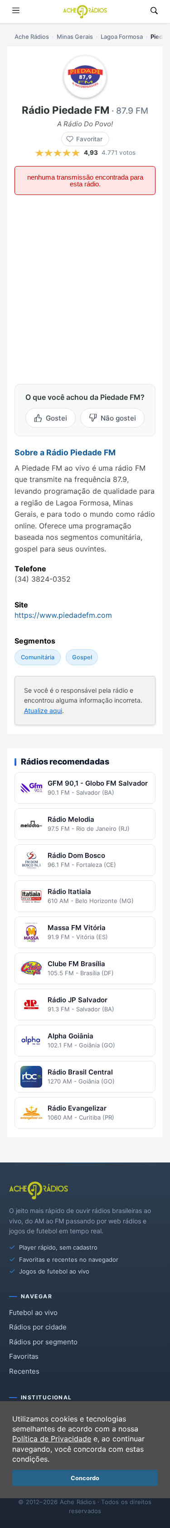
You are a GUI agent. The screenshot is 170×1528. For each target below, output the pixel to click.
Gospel (82, 657)
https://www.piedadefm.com (63, 615)
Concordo (85, 1478)
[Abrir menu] (15, 11)
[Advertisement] (85, 288)
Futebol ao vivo (33, 1312)
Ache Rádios (32, 36)
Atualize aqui (43, 710)
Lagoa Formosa (122, 36)
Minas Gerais (75, 36)
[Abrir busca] (154, 11)
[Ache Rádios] (85, 12)
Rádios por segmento (43, 1342)
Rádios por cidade (38, 1327)
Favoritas (24, 1356)
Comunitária (37, 657)
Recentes (24, 1371)
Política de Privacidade (51, 1438)
